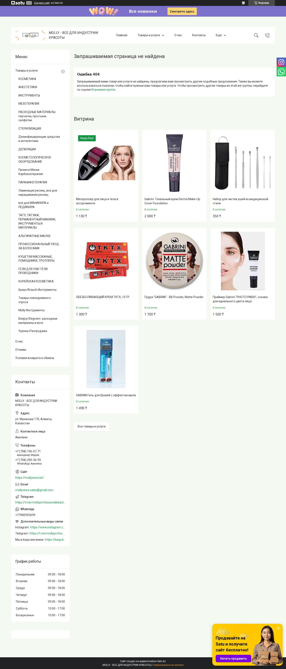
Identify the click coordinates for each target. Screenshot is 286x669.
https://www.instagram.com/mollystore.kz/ (48, 527)
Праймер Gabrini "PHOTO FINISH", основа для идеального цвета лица (240, 299)
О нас (178, 35)
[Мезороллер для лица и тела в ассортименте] (106, 163)
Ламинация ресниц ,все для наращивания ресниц (37, 192)
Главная (121, 35)
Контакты (199, 35)
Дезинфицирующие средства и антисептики (39, 139)
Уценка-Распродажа (32, 331)
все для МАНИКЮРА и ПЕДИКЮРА (33, 205)
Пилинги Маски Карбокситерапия (30, 172)
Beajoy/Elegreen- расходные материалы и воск (37, 320)
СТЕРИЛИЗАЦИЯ (29, 128)
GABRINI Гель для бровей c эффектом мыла (106, 395)
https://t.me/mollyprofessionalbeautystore (40, 502)
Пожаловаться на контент (168, 665)
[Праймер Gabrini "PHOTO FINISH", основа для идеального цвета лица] (243, 261)
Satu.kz (161, 661)
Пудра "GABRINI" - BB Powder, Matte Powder (174, 297)
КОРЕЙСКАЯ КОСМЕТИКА (36, 281)
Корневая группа (103, 89)
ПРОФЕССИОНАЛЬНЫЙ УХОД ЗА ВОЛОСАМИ (38, 246)
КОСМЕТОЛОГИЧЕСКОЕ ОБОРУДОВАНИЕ (34, 159)
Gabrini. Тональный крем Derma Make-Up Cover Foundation (172, 201)
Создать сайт (42, 2)
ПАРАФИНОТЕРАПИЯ (32, 182)
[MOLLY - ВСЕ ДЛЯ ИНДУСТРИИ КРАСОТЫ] (30, 35)
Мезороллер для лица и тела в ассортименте (97, 201)
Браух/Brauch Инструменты (37, 289)
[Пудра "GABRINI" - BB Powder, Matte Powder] (174, 261)
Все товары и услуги (92, 426)
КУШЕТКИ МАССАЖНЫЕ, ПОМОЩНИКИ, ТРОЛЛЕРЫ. (36, 258)
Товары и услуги (149, 35)
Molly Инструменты (31, 310)
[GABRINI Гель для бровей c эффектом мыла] (106, 359)
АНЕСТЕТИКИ (27, 87)
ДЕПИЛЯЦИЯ (27, 149)
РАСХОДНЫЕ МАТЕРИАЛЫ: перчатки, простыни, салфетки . (37, 116)
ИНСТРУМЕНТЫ (29, 95)
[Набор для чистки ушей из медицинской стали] (243, 163)
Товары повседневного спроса (34, 300)
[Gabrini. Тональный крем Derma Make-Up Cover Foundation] (174, 163)
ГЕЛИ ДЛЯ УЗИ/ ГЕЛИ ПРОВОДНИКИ (33, 271)
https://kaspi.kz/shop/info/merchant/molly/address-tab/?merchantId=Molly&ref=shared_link (55, 539)
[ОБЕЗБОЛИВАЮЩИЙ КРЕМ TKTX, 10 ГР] (106, 261)
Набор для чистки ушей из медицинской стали (240, 201)
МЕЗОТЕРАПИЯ (28, 103)
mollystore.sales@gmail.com (34, 490)
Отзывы (20, 349)
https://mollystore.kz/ (29, 477)
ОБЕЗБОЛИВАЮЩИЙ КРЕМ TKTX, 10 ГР (102, 297)
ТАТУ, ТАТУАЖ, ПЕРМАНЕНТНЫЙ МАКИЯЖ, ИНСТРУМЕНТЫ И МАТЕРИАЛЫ (37, 221)
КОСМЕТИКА (27, 79)
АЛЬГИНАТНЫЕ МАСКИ (34, 236)
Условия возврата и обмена (34, 358)
